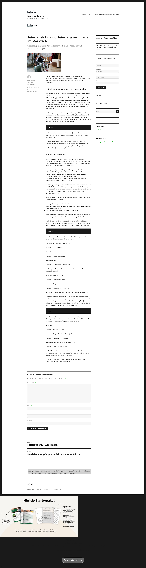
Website (30, 420)
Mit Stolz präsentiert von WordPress (52, 489)
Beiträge (35, 84)
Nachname (98, 69)
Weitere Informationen (73, 560)
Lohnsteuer (36, 87)
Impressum (39, 489)
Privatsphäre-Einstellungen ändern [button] (105, 142)
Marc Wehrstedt (36, 16)
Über (89, 14)
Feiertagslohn (30, 89)
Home (84, 14)
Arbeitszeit (30, 84)
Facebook (99, 131)
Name (29, 405)
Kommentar (31, 382)
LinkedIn (99, 129)
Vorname (98, 63)
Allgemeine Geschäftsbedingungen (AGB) (106, 14)
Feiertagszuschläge (32, 91)
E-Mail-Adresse (32, 413)
